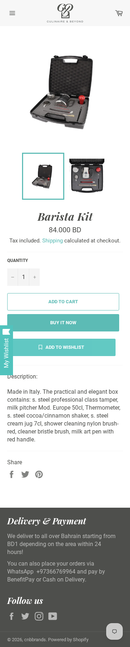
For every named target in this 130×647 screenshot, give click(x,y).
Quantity (17, 260)
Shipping (52, 240)
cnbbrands (35, 639)
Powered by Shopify (68, 639)
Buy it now (63, 322)
